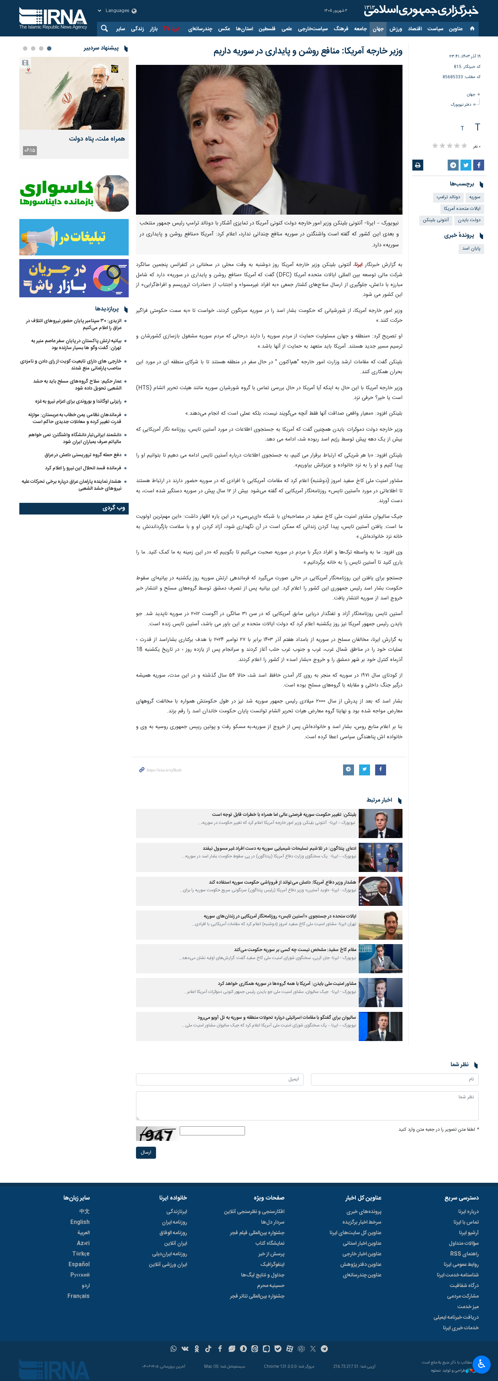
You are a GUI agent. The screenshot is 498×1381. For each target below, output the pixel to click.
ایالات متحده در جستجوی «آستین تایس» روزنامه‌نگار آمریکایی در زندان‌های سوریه (280, 916)
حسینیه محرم (270, 1286)
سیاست (435, 29)
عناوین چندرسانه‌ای (362, 1275)
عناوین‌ (456, 29)
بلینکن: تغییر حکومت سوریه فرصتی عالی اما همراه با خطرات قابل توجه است (284, 815)
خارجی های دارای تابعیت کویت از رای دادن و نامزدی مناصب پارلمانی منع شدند (70, 364)
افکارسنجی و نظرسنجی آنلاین (254, 1212)
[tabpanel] (74, 108)
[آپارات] (290, 1349)
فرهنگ (341, 29)
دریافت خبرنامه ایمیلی (456, 1317)
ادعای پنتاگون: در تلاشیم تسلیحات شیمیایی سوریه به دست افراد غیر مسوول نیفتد (279, 849)
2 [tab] (41, 48)
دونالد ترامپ (448, 197)
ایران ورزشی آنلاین (168, 1264)
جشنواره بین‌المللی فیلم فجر (257, 1233)
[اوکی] (197, 1349)
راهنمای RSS (464, 1254)
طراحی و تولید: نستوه (448, 1371)
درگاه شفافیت (464, 1286)
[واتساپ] (174, 1349)
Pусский (80, 1275)
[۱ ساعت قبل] (74, 93)
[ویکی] (185, 1349)
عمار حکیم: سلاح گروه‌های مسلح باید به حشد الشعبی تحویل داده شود (77, 384)
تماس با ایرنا (466, 1222)
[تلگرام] (325, 1349)
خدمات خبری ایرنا (461, 1328)
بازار (153, 29)
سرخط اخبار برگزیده (361, 1222)
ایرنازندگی (176, 1212)
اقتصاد (415, 29)
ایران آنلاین (175, 1243)
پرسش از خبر (271, 1254)
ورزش (395, 29)
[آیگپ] (266, 1349)
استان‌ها (244, 29)
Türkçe (81, 1254)
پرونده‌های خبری (363, 1212)
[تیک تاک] (208, 1349)
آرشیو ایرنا (469, 1233)
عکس (224, 29)
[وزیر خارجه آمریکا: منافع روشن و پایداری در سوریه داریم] (269, 140)
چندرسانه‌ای (200, 29)
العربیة (83, 1233)
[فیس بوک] (220, 1349)
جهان (378, 29)
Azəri (83, 1243)
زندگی (137, 29)
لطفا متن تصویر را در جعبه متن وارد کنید (438, 1129)
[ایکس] (313, 1349)
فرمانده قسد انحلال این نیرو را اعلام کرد (83, 468)
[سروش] (243, 1349)
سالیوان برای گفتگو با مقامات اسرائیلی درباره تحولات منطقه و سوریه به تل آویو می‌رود (277, 1018)
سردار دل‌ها (272, 1222)
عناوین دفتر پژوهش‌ (360, 1264)
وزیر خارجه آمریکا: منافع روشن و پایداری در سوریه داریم (308, 51)
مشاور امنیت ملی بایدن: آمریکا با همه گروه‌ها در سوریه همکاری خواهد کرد (287, 984)
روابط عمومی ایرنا (461, 1264)
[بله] (278, 1349)
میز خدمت (468, 1307)
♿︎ (481, 1363)
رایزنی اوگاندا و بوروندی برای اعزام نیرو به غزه (78, 402)
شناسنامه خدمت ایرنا (458, 1275)
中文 (84, 1212)
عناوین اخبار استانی (362, 1243)
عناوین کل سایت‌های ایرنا (355, 1233)
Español (79, 1264)
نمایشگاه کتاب (270, 1243)
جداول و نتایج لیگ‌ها (262, 1275)
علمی (286, 29)
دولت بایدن (469, 220)
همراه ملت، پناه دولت (97, 139)
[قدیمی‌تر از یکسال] (380, 823)
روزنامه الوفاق (173, 1233)
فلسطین (267, 29)
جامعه (360, 29)
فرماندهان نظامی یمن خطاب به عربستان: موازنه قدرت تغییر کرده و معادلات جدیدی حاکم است (74, 418)
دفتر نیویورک (461, 104)
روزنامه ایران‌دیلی (169, 1254)
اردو (86, 1286)
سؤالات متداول (464, 1243)
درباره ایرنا (468, 1212)
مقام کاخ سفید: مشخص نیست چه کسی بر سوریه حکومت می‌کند (294, 950)
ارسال (146, 1153)
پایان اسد (471, 249)
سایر (120, 29)
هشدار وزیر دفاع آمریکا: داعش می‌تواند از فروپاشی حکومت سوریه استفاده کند (282, 883)
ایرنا (420, 11)
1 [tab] (49, 48)
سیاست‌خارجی (313, 29)
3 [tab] (33, 48)
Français (78, 1296)
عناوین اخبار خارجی (361, 1254)
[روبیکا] (301, 1349)
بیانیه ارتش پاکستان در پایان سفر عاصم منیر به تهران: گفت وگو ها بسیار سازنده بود (76, 344)
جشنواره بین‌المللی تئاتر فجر (257, 1296)
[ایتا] (255, 1349)
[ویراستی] (232, 1349)
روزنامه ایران (174, 1222)
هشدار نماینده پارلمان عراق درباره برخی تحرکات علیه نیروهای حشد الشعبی (71, 485)
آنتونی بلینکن (436, 220)
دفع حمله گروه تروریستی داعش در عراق (82, 455)
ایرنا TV (170, 29)
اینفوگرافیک (272, 1264)
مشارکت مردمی (463, 1296)
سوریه (475, 197)
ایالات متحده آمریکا (462, 209)
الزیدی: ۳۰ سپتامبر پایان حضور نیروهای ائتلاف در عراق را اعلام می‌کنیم (73, 324)
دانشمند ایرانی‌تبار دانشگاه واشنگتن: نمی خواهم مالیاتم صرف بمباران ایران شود (74, 438)
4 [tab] (25, 48)
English (80, 1222)
